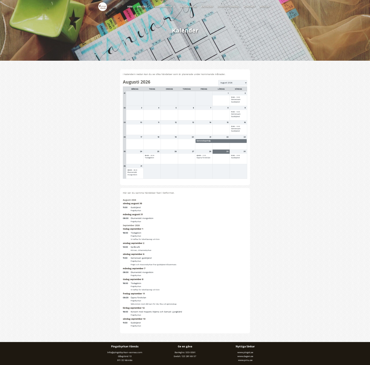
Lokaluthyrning (228, 6)
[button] (148, 7)
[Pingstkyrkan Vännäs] (102, 6)
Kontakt (249, 6)
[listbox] (232, 83)
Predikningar (188, 6)
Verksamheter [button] (163, 6)
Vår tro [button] (142, 6)
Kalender (207, 6)
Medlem (264, 6)
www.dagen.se (245, 356)
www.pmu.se (245, 360)
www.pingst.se (245, 352)
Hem (129, 6)
